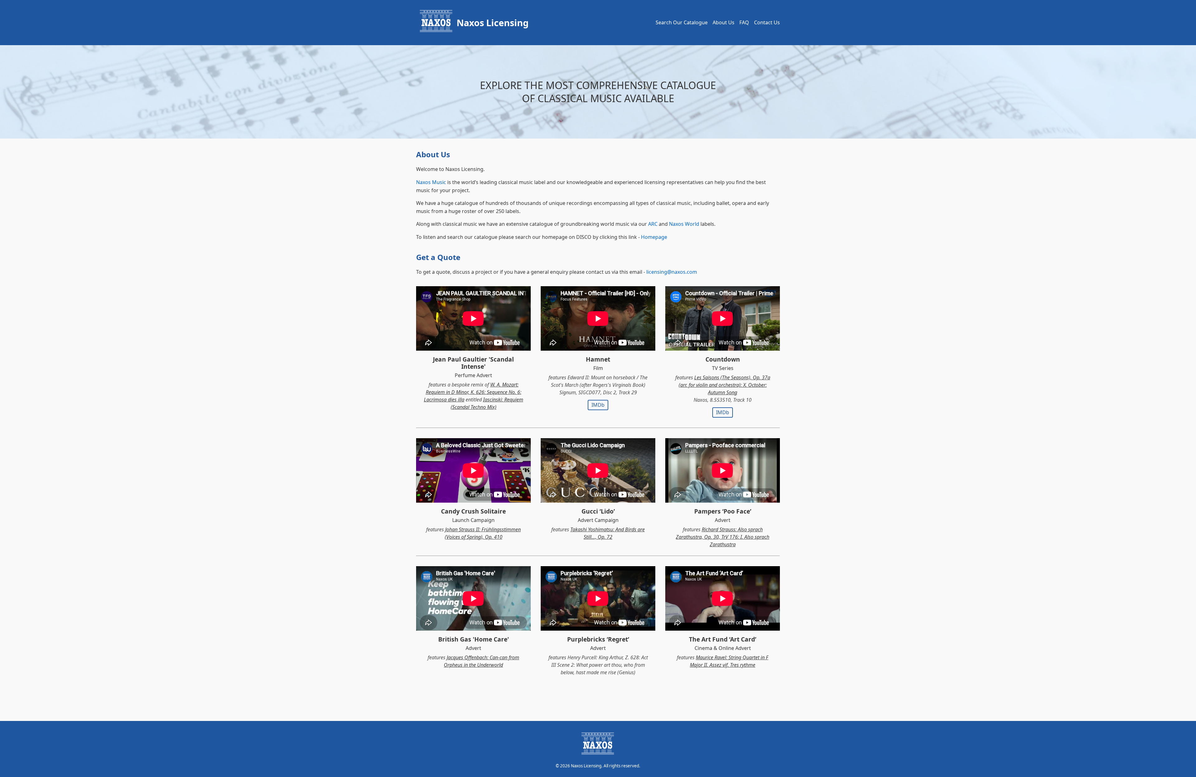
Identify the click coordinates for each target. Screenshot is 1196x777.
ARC (652, 223)
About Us (723, 22)
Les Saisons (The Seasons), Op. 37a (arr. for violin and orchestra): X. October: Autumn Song (724, 385)
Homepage (654, 237)
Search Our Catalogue (682, 22)
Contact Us (767, 22)
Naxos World (684, 223)
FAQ (744, 22)
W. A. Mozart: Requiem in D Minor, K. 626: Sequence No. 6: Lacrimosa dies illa (472, 392)
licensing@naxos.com (671, 271)
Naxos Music (431, 182)
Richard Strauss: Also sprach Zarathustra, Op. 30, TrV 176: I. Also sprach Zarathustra (722, 537)
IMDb (598, 404)
